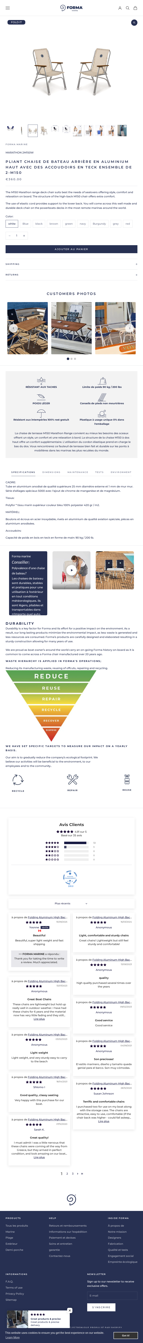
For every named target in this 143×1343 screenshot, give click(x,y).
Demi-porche (14, 1249)
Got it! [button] (126, 1335)
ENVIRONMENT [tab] (121, 472)
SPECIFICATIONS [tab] (23, 472)
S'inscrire (101, 1307)
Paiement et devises (62, 1237)
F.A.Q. (9, 1281)
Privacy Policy (15, 1293)
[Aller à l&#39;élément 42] (88, 131)
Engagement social (121, 1256)
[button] (52, 843)
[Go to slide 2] (71, 359)
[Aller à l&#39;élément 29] (44, 131)
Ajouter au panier (71, 249)
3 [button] (73, 1173)
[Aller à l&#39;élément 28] (33, 131)
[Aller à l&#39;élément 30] (55, 128)
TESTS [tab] (99, 472)
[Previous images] (13, 328)
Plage (9, 1237)
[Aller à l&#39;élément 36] (66, 129)
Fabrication (115, 1243)
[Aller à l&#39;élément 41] (77, 131)
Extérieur (11, 1243)
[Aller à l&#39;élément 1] (10, 128)
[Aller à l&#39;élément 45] (122, 131)
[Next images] (129, 328)
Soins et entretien (60, 1243)
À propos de (116, 1225)
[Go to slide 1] (68, 359)
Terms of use (14, 1287)
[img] (34, 922)
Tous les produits (17, 1225)
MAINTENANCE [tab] (77, 472)
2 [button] (67, 1173)
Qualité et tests (118, 1249)
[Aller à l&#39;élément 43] (100, 131)
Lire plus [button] (39, 1019)
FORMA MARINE (17, 144)
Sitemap (11, 1299)
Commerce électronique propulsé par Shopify (88, 1327)
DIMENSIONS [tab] (51, 472)
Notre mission (117, 1231)
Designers (114, 1237)
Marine (10, 1231)
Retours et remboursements (68, 1225)
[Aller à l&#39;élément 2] (22, 131)
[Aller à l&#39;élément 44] (111, 131)
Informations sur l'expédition (68, 1231)
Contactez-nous (59, 1256)
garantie (54, 1249)
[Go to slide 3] (75, 359)
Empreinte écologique (122, 1261)
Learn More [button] (13, 1337)
